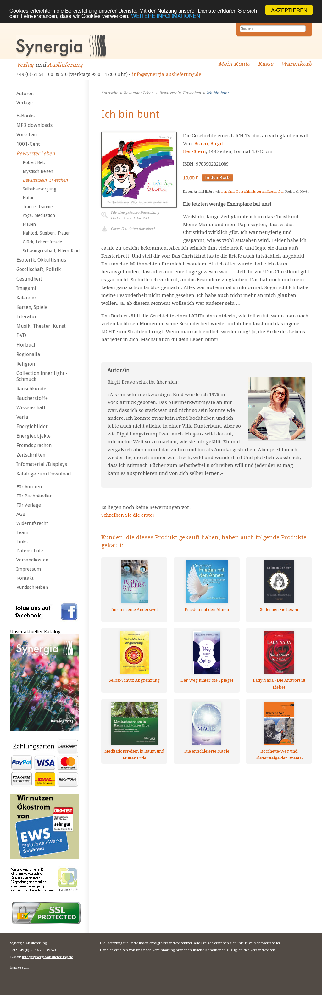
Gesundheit (29, 279)
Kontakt (25, 578)
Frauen (29, 224)
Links (22, 541)
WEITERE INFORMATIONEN (165, 16)
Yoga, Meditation (39, 215)
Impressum (28, 569)
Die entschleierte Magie (206, 751)
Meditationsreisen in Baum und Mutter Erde (134, 754)
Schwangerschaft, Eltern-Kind (51, 250)
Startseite (109, 93)
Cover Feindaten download (133, 229)
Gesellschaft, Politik (38, 269)
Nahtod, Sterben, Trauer (46, 233)
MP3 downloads (34, 125)
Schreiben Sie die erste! (127, 515)
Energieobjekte (33, 436)
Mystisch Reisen (38, 171)
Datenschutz (29, 551)
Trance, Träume (38, 206)
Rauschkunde (31, 389)
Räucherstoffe (32, 398)
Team (22, 532)
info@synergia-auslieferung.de (166, 74)
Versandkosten (32, 560)
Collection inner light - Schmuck (42, 376)
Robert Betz (34, 162)
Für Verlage (28, 505)
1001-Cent (28, 144)
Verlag (25, 64)
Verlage (24, 102)
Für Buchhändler (34, 496)
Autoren (25, 93)
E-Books (25, 116)
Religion (25, 364)
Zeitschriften (30, 455)
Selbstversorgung (39, 188)
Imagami (26, 288)
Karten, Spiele (31, 307)
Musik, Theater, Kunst (41, 326)
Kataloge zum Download (43, 474)
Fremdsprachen (34, 445)
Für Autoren (29, 487)
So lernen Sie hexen (279, 609)
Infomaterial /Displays (41, 464)
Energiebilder (32, 426)
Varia (22, 417)
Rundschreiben (32, 587)
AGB (20, 514)
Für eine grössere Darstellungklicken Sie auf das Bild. (135, 215)
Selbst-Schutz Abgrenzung (134, 680)
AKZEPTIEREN (289, 10)
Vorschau (26, 135)
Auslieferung (65, 64)
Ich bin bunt (218, 93)
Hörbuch (26, 345)
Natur (28, 197)
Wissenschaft (31, 408)
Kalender (26, 298)
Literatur (26, 317)
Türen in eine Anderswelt (134, 609)
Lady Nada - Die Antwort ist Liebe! (279, 684)
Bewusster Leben (35, 153)
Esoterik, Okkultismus (41, 260)
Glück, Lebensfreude (42, 241)
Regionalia (28, 354)
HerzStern (194, 151)
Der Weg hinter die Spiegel (206, 680)
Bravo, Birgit (208, 143)
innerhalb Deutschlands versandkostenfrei (252, 191)
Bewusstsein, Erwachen (45, 180)
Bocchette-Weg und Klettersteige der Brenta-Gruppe (279, 754)
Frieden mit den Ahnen (207, 609)
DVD (21, 335)
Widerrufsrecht (32, 523)
